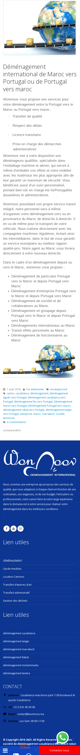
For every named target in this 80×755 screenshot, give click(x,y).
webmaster (37, 389)
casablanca (22, 393)
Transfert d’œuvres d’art (17, 584)
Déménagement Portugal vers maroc (49, 405)
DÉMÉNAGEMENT (12, 560)
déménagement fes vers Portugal (33, 401)
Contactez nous (59, 750)
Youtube (13, 529)
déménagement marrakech (18, 649)
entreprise (26, 413)
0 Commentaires (16, 422)
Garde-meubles (12, 568)
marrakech (48, 413)
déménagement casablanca (19, 633)
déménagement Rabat (16, 657)
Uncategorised (58, 389)
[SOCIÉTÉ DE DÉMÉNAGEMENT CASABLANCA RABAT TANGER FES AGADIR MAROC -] (31, 748)
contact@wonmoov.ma (30, 714)
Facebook (6, 529)
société (60, 413)
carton (10, 393)
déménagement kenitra (16, 673)
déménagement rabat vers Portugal (23, 409)
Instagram (20, 529)
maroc (37, 413)
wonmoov (9, 418)
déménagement (39, 393)
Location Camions (13, 576)
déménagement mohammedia (20, 665)
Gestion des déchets (15, 600)
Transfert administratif (16, 592)
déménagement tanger (16, 641)
